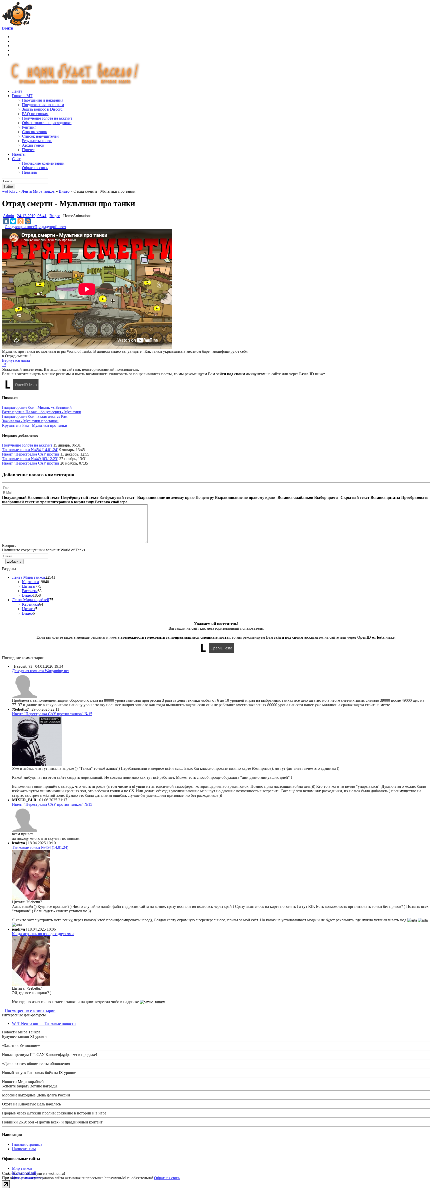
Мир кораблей (24, 1173)
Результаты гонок (37, 141)
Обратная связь (35, 168)
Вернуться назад (16, 360)
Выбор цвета (326, 497)
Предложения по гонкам (43, 105)
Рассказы (30, 591)
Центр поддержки (27, 1177)
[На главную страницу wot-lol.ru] (17, 25)
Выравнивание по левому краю (165, 497)
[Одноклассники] (21, 221)
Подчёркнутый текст (80, 497)
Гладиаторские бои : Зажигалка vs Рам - (36, 416)
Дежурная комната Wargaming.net (40, 671)
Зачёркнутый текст (117, 497)
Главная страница (27, 1144)
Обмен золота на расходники (47, 123)
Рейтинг (29, 127)
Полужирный (14, 497)
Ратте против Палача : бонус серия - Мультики (41, 412)
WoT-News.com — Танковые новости (44, 1023)
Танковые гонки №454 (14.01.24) (30, 450)
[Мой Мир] (28, 221)
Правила (29, 172)
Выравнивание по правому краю (245, 497)
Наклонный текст (44, 497)
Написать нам (24, 1149)
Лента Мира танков (28, 577)
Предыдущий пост (50, 227)
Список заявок (34, 132)
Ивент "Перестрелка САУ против (30, 454)
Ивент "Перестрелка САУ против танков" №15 (52, 714)
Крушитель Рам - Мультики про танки (34, 425)
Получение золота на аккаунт (47, 118)
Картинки (30, 582)
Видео (55, 216)
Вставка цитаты (385, 497)
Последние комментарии (43, 163)
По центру (205, 497)
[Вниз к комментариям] (3, 226)
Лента (17, 91)
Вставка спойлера (111, 502)
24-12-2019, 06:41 (31, 216)
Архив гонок (33, 145)
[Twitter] (13, 221)
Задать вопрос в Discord (42, 109)
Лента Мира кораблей (30, 600)
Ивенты (19, 154)
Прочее (28, 150)
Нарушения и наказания (42, 100)
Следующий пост (19, 227)
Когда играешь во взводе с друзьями (43, 934)
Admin (8, 216)
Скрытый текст (355, 497)
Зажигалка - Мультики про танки (30, 421)
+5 (4, 365)
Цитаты (28, 586)
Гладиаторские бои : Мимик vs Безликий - (38, 407)
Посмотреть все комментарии (30, 1010)
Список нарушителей (40, 136)
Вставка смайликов (295, 497)
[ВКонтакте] (6, 221)
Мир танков (22, 1168)
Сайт (16, 159)
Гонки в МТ (22, 96)
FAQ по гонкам (35, 114)
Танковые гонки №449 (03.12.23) (30, 459)
